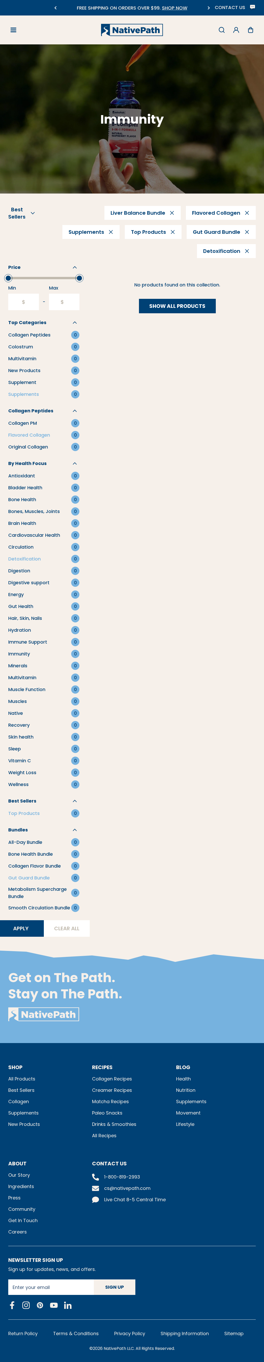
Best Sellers (21, 1090)
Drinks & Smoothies (114, 1124)
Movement (188, 1113)
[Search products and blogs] (222, 30)
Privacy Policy (129, 1333)
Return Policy (23, 1333)
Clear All (66, 928)
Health (183, 1079)
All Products (21, 1079)
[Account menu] (236, 30)
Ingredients (21, 1186)
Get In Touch (23, 1220)
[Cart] (251, 30)
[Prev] (55, 8)
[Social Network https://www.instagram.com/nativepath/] (26, 1305)
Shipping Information (185, 1333)
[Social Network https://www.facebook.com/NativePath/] (12, 1305)
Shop (15, 1067)
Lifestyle (185, 1124)
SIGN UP (114, 1287)
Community (21, 1209)
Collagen (18, 1101)
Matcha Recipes (110, 1101)
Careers (17, 1232)
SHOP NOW (170, 8)
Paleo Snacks (107, 1113)
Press (14, 1198)
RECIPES (102, 1067)
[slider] (8, 278)
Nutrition (185, 1090)
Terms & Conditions (76, 1333)
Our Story (19, 1175)
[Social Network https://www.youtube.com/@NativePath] (54, 1305)
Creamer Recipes (112, 1090)
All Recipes (104, 1135)
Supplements (23, 1113)
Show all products (177, 306)
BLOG (183, 1067)
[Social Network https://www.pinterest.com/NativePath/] (40, 1305)
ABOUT (17, 1163)
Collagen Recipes (112, 1079)
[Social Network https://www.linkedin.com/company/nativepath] (68, 1305)
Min (12, 288)
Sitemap (234, 1333)
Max (53, 288)
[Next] (208, 8)
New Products (24, 1124)
